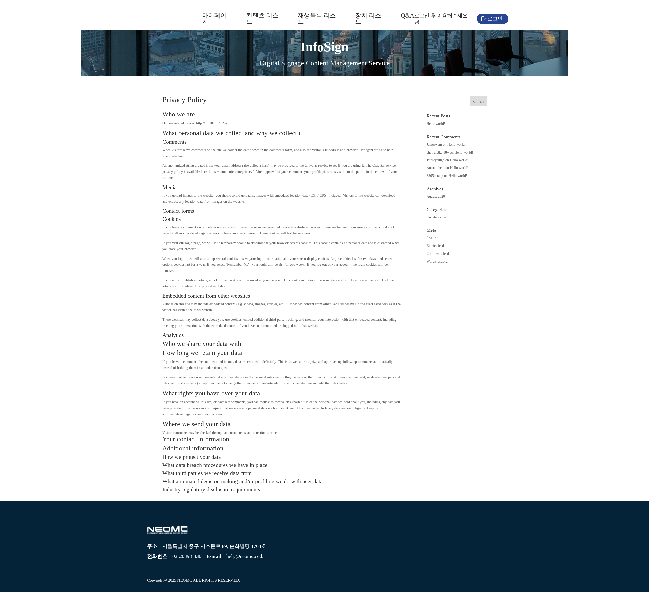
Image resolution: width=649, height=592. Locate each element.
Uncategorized (437, 217)
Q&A (407, 16)
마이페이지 (214, 19)
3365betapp (435, 176)
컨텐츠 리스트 (262, 19)
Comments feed (438, 254)
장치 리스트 (368, 19)
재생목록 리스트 (317, 19)
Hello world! (436, 124)
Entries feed (435, 246)
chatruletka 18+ (438, 152)
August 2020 (436, 196)
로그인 (495, 18)
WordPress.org (437, 261)
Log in (431, 238)
